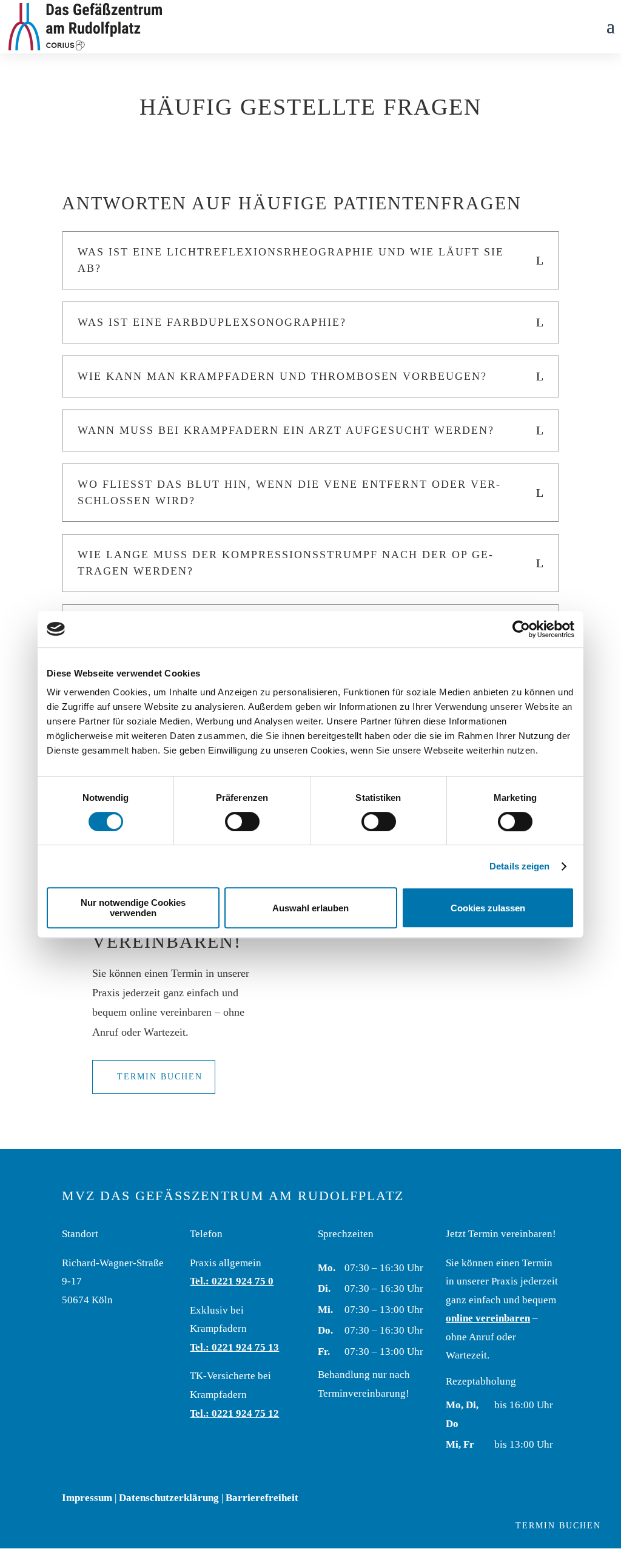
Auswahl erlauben (310, 908)
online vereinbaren (488, 1318)
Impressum (87, 1497)
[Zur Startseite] (85, 25)
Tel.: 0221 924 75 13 (234, 1347)
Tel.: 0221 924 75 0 (232, 1281)
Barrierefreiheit (262, 1497)
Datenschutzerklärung (169, 1497)
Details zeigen (519, 866)
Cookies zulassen (488, 908)
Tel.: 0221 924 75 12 (234, 1413)
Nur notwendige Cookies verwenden (133, 907)
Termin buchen (160, 1076)
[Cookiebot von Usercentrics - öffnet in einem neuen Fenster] (521, 629)
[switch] (242, 821)
